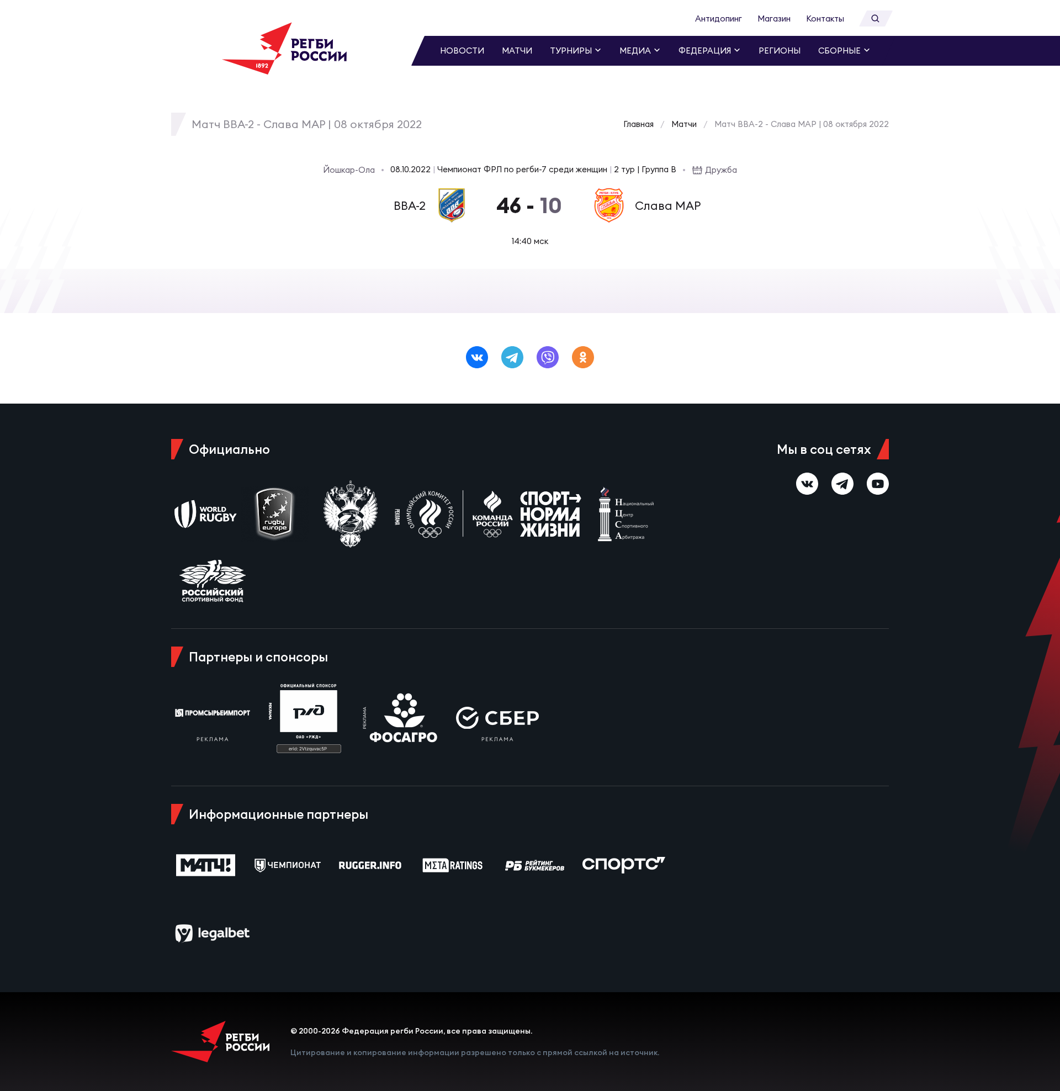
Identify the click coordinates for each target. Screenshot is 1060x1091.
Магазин (774, 18)
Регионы (780, 50)
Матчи (517, 50)
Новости (462, 50)
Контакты (825, 18)
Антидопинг (718, 18)
